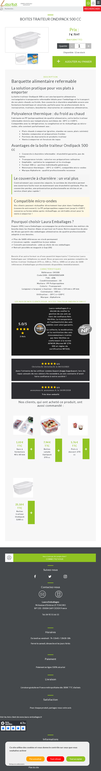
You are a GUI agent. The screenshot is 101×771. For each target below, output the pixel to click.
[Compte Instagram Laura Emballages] (65, 577)
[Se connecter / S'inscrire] (93, 3)
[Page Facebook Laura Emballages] (35, 577)
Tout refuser (55, 759)
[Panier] (88, 3)
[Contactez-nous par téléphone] (58, 595)
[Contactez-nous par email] (42, 595)
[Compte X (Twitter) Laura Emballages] (49, 577)
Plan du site (34, 767)
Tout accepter (75, 759)
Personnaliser (35, 759)
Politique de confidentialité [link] (16, 764)
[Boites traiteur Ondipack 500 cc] (21, 59)
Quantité (63, 46)
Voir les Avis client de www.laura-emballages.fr (21, 717)
